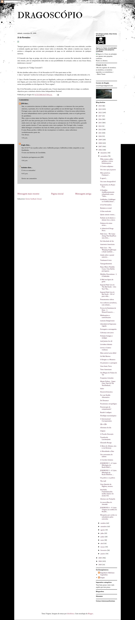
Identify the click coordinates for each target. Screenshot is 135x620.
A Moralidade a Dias (107, 451)
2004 (100, 561)
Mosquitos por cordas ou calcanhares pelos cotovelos (108, 517)
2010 (100, 136)
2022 (100, 112)
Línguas (102, 431)
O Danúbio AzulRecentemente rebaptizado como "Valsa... (107, 193)
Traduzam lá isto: (106, 260)
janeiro (103, 554)
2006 (100, 150)
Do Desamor (104, 400)
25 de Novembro (106, 205)
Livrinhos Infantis (106, 344)
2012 (100, 129)
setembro (104, 526)
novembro (104, 156)
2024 (100, 106)
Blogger (90, 614)
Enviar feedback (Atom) (34, 199)
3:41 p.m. (25, 138)
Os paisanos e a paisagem (108, 363)
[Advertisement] (55, 188)
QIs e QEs (103, 424)
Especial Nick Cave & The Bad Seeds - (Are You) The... (108, 287)
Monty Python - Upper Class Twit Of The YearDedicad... (107, 383)
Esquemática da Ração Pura (107, 186)
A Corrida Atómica (106, 460)
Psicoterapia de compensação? (105, 408)
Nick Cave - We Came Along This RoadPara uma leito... (108, 236)
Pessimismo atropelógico (108, 404)
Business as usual (106, 208)
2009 (100, 140)
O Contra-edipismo (106, 166)
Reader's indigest (105, 412)
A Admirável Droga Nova (106, 229)
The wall (103, 481)
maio (102, 540)
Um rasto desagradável (108, 181)
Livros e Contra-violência (105, 349)
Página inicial (57, 193)
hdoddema (70, 614)
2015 (100, 123)
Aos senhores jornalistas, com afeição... (108, 304)
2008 (100, 143)
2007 (100, 146)
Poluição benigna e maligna (106, 337)
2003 (100, 565)
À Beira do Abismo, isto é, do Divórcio (108, 447)
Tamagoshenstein (106, 264)
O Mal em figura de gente (106, 280)
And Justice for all (106, 341)
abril (102, 543)
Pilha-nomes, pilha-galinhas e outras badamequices (106, 161)
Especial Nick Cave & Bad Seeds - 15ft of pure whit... (107, 294)
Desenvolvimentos (106, 392)
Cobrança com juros (107, 333)
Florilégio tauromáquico (108, 416)
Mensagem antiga (83, 193)
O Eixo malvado (105, 211)
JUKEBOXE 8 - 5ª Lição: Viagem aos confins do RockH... (108, 510)
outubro (103, 523)
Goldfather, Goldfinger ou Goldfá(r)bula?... (107, 200)
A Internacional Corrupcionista (106, 420)
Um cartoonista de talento (106, 455)
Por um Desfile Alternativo (105, 396)
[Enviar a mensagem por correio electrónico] (57, 95)
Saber (102, 389)
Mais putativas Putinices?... (105, 174)
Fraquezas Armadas (106, 378)
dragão (23, 145)
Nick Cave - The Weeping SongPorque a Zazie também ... (108, 250)
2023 (100, 109)
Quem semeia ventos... (107, 215)
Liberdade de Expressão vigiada (108, 325)
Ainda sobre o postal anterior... (107, 256)
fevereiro (104, 550)
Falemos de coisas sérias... (106, 224)
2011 (100, 133)
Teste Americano (106, 369)
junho (103, 537)
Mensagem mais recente (28, 193)
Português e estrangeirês (108, 329)
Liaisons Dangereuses (107, 321)
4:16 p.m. (25, 160)
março (103, 547)
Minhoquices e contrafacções (105, 316)
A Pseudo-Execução (106, 434)
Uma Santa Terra (106, 366)
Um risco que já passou (108, 170)
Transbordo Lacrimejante (105, 438)
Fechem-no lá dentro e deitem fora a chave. (107, 219)
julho (102, 533)
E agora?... (103, 178)
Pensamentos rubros (107, 299)
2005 (100, 558)
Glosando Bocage (106, 443)
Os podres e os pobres (107, 478)
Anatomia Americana (107, 244)
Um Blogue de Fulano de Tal (108, 374)
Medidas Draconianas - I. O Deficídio (108, 275)
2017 (100, 116)
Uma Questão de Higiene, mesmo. (106, 485)
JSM (22, 103)
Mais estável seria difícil (108, 353)
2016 (100, 119)
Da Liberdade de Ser (107, 241)
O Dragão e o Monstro (107, 359)
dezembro (104, 153)
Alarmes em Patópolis (107, 499)
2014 (100, 126)
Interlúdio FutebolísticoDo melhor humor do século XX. (107, 493)
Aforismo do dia (105, 427)
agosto (103, 530)
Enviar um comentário (29, 178)
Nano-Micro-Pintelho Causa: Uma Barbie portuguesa (107, 269)
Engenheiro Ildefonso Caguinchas (107, 574)
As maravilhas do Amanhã (106, 503)
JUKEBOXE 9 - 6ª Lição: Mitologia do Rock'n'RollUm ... (108, 472)
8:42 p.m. (25, 173)
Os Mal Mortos (105, 356)
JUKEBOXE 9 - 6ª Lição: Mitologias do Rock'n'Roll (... (108, 465)
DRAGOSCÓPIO (50, 15)
